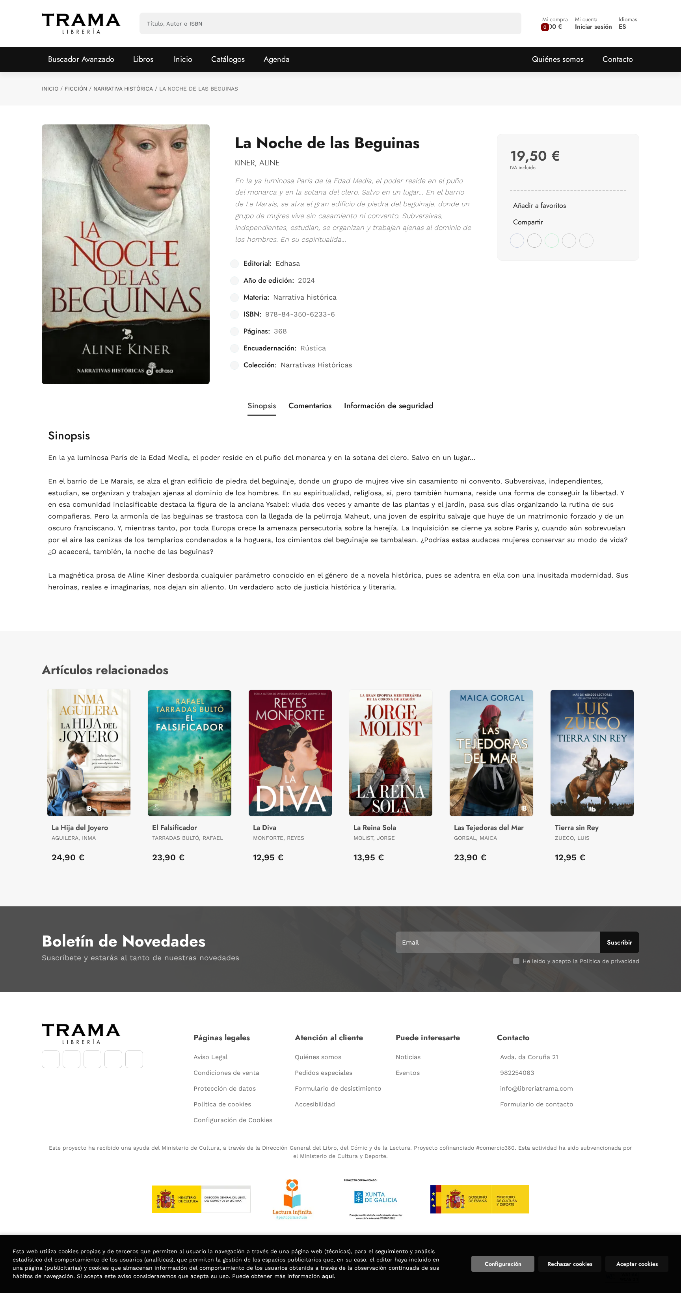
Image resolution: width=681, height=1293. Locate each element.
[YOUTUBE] (92, 1059)
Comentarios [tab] (309, 405)
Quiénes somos (558, 59)
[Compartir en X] (534, 240)
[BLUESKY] (134, 1059)
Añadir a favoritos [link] (539, 205)
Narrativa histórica (123, 88)
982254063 (517, 1072)
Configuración (503, 1264)
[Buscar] (508, 23)
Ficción (76, 88)
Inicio (50, 88)
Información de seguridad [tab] (389, 405)
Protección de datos (225, 1088)
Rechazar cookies (569, 1264)
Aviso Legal (211, 1057)
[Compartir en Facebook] (517, 240)
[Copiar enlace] (586, 240)
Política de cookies (222, 1104)
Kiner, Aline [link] (257, 163)
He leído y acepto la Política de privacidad (581, 961)
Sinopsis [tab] (261, 405)
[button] (555, 23)
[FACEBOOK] (51, 1059)
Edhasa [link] (287, 263)
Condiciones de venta (226, 1072)
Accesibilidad (315, 1104)
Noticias (408, 1057)
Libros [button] (143, 59)
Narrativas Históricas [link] (316, 365)
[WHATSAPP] (113, 1059)
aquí (328, 1276)
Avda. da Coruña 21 (529, 1057)
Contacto (618, 59)
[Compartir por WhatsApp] (552, 240)
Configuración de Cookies (233, 1120)
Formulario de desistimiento (338, 1088)
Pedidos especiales (323, 1072)
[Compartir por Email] (569, 240)
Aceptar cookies (637, 1264)
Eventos (408, 1072)
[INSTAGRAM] (71, 1059)
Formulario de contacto (536, 1104)
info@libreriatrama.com (536, 1088)
